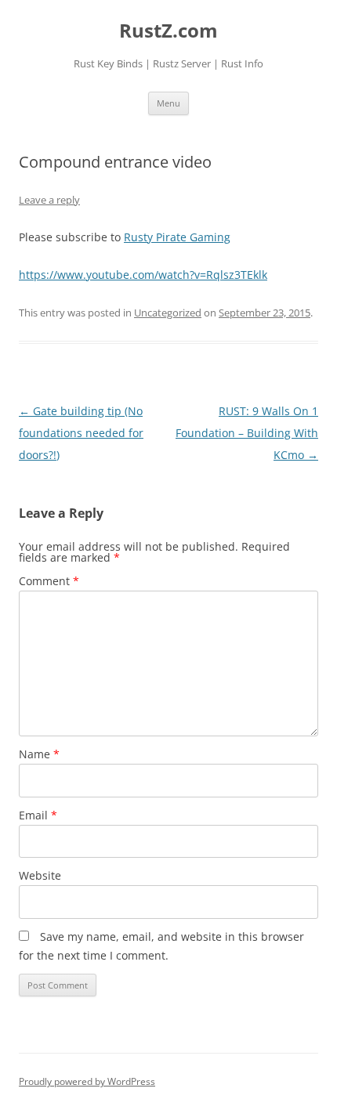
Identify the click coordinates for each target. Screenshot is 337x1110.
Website (40, 875)
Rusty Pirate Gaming (177, 237)
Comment (49, 580)
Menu (168, 103)
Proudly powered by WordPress (87, 1081)
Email (38, 815)
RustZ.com (168, 31)
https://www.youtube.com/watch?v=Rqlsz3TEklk (143, 274)
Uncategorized (167, 313)
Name (39, 754)
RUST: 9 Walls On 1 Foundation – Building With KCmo (247, 432)
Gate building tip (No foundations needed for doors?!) (81, 432)
